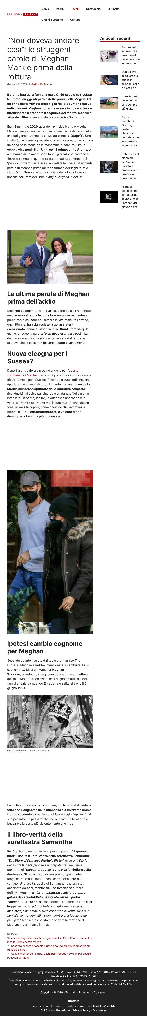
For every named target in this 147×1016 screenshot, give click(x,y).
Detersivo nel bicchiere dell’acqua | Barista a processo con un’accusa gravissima (130, 166)
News (45, 9)
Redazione (63, 1010)
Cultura (75, 19)
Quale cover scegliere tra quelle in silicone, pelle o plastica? (130, 80)
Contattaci (100, 992)
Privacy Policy (81, 1010)
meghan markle (52, 938)
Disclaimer (99, 1010)
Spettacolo (93, 9)
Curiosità (114, 9)
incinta (38, 938)
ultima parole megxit (29, 941)
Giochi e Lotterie (52, 19)
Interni (60, 9)
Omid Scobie (71, 938)
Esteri (75, 9)
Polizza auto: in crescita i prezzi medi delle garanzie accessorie (131, 55)
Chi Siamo (47, 1010)
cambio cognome (21, 938)
